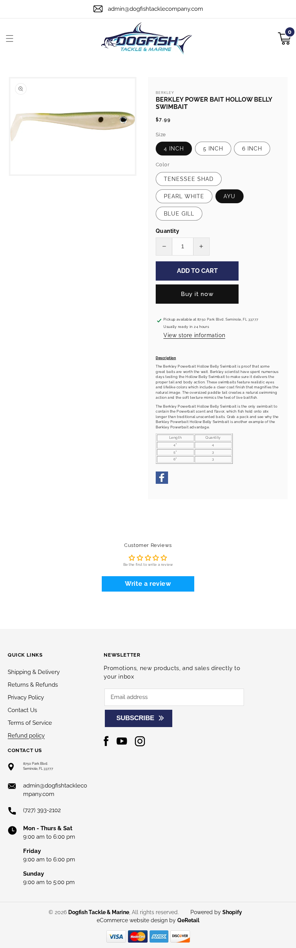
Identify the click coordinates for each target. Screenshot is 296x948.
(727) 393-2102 (42, 810)
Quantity (167, 231)
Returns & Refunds (33, 684)
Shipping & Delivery (34, 672)
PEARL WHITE (184, 196)
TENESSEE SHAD (189, 179)
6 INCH (252, 148)
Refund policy (26, 735)
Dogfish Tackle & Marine (98, 912)
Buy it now (197, 294)
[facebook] (162, 483)
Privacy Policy (26, 697)
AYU (229, 196)
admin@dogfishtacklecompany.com (155, 8)
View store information (194, 335)
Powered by (216, 912)
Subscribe (135, 718)
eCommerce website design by (137, 920)
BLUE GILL (179, 214)
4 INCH (174, 148)
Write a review (148, 583)
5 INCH (213, 148)
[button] (9, 38)
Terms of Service (30, 722)
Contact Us (22, 710)
